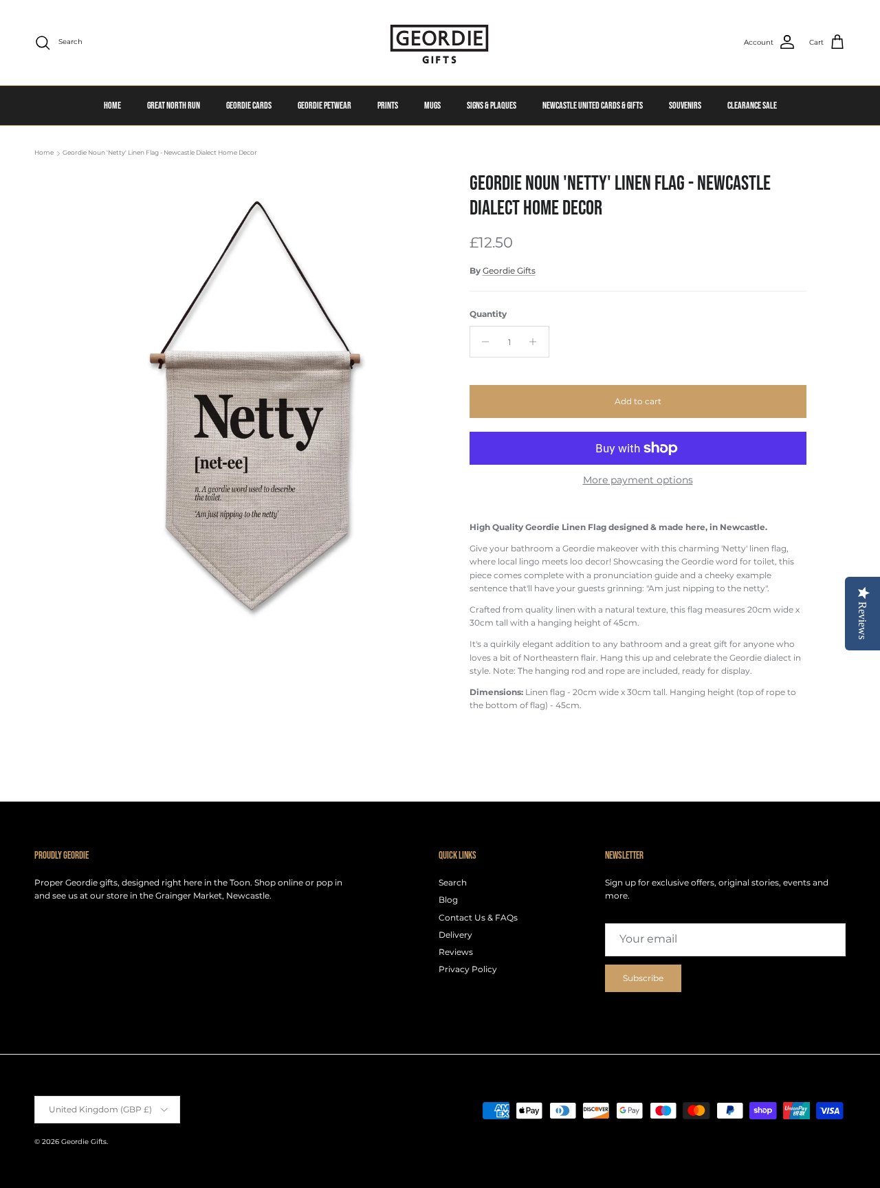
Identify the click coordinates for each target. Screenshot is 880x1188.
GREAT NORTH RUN (173, 105)
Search (453, 882)
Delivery (455, 935)
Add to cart (638, 401)
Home (44, 153)
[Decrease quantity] (482, 342)
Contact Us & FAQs (478, 917)
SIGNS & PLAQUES (491, 105)
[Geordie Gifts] (440, 43)
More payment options (638, 480)
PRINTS (387, 105)
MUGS (432, 105)
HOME (112, 105)
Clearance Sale (752, 105)
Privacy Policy (468, 969)
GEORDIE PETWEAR (324, 105)
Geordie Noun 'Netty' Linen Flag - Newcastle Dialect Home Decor (160, 153)
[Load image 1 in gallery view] (256, 406)
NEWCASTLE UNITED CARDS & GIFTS (592, 105)
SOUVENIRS (685, 105)
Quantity (488, 314)
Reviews (456, 952)
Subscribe (643, 978)
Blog (448, 899)
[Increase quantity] (537, 342)
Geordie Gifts (509, 270)
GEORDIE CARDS (249, 105)
